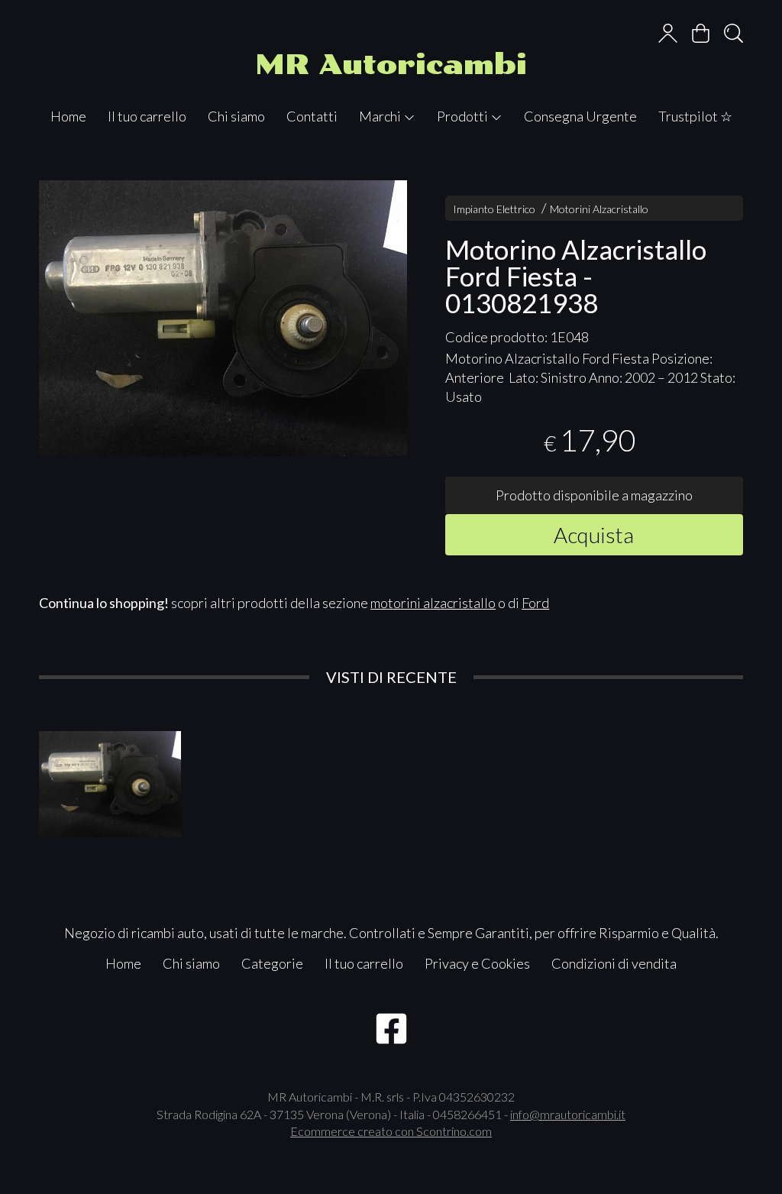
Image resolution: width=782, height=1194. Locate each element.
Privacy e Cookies (477, 963)
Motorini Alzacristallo (599, 208)
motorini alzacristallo (433, 602)
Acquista (594, 535)
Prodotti (463, 116)
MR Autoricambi (391, 64)
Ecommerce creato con (391, 1131)
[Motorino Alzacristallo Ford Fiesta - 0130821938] (223, 318)
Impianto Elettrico (494, 208)
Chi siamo (236, 116)
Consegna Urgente (580, 116)
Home (68, 116)
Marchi (381, 116)
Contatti (312, 116)
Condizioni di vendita (614, 963)
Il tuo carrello (147, 116)
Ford (535, 602)
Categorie (272, 963)
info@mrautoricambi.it (567, 1114)
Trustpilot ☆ (695, 116)
